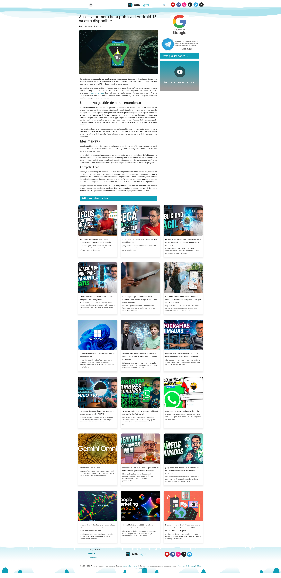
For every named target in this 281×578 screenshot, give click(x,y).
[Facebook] (178, 4)
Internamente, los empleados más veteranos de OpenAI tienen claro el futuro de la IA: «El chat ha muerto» (140, 357)
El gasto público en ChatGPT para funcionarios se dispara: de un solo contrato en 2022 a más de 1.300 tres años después (182, 528)
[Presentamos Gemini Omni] (97, 449)
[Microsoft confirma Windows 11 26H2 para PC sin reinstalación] (97, 335)
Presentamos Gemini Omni (90, 468)
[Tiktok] (190, 4)
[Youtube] (173, 4)
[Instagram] (184, 4)
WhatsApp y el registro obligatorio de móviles (182, 411)
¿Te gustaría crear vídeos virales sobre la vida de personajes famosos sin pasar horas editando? (182, 471)
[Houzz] (201, 4)
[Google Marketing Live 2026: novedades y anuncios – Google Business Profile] (140, 506)
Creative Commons (129, 566)
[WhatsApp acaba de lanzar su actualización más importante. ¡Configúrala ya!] (140, 392)
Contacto (93, 557)
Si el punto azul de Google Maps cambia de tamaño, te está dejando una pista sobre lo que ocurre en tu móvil (183, 299)
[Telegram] (196, 4)
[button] (91, 5)
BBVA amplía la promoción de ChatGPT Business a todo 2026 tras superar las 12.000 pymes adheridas (139, 299)
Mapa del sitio (93, 553)
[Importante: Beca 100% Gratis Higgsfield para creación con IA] (140, 220)
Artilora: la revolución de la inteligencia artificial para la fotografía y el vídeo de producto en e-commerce (183, 242)
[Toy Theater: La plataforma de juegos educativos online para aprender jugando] (97, 220)
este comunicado (97, 93)
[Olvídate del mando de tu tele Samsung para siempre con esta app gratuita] (97, 278)
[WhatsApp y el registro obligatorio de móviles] (183, 392)
